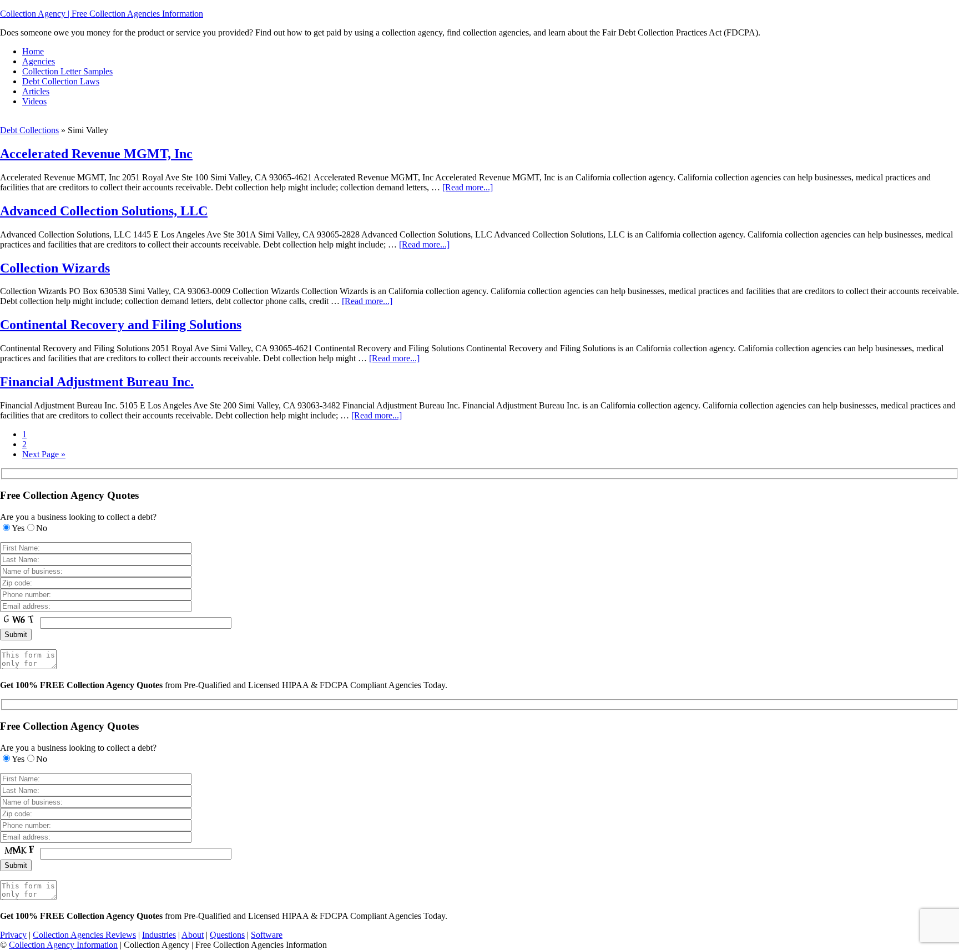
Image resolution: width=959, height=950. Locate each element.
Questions (227, 934)
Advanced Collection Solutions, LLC (104, 211)
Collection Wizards (55, 268)
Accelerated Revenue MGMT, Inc (96, 153)
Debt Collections (29, 130)
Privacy (13, 934)
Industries (159, 934)
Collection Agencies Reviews (84, 934)
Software (266, 934)
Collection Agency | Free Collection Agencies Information (101, 13)
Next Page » (43, 454)
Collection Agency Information (63, 944)
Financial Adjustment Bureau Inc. (97, 382)
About (192, 934)
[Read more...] (467, 187)
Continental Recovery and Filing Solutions (120, 324)
